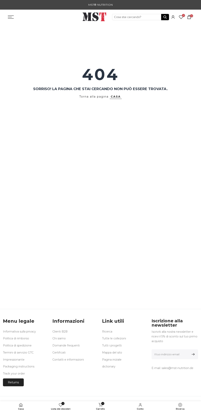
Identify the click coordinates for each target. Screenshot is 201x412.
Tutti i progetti (112, 345)
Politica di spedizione (17, 345)
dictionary (108, 366)
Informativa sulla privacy (19, 331)
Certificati (59, 352)
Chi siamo (59, 338)
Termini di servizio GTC (18, 352)
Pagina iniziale (112, 359)
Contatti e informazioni (68, 359)
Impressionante (14, 359)
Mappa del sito (112, 352)
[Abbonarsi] (192, 354)
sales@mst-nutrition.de (177, 368)
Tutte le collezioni (114, 338)
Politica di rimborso (16, 338)
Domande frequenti (66, 345)
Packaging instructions (18, 366)
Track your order (14, 373)
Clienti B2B (60, 331)
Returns (13, 382)
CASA (116, 96)
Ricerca (107, 331)
